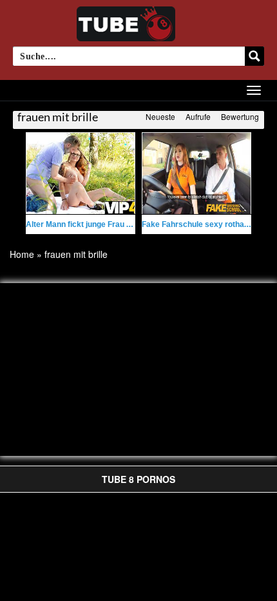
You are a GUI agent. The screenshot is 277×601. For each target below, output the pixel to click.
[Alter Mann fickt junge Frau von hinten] (80, 173)
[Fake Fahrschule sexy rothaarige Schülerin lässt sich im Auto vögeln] (196, 173)
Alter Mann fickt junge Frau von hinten (95, 224)
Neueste (160, 116)
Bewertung (240, 116)
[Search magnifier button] (254, 56)
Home (22, 254)
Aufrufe (198, 116)
